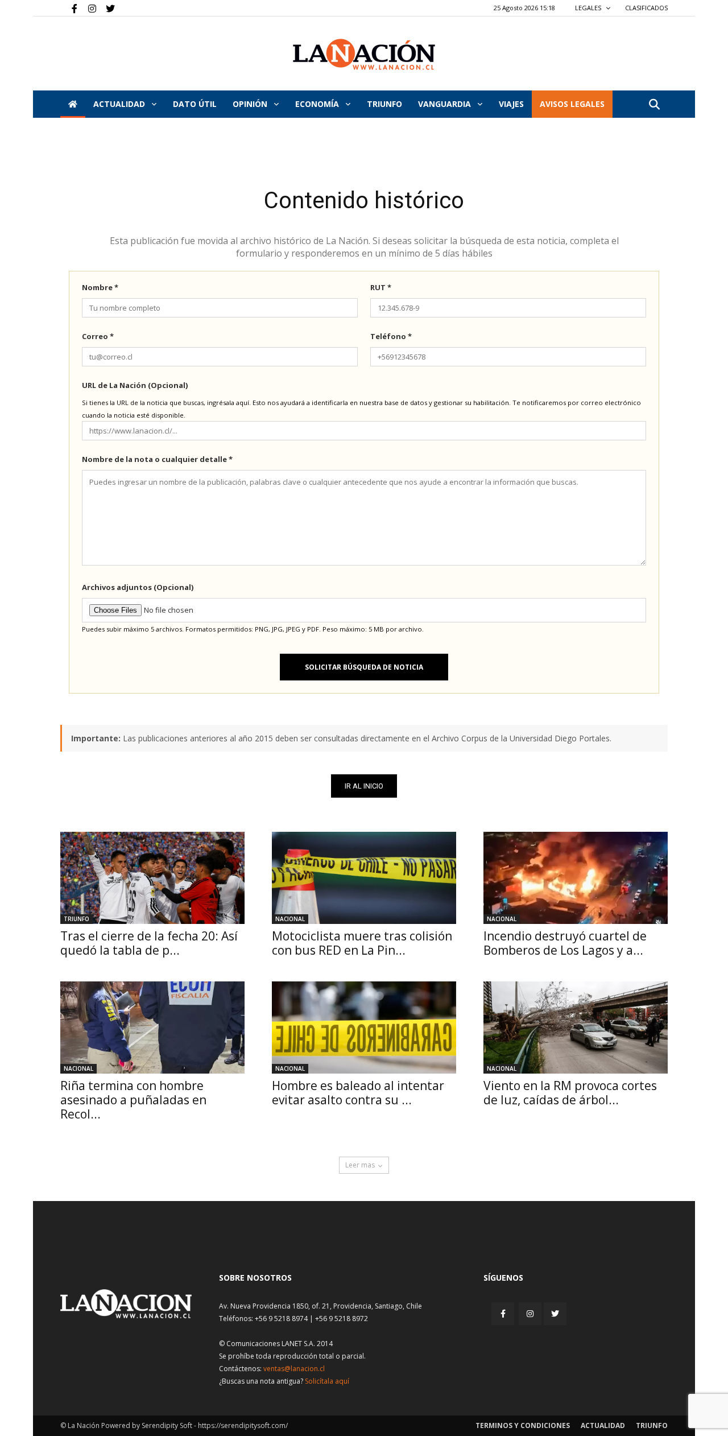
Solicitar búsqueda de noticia (364, 667)
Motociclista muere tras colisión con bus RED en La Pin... (362, 943)
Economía (318, 103)
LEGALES (589, 7)
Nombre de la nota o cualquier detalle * (157, 459)
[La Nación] (364, 54)
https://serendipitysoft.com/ (243, 1425)
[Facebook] (68, 8)
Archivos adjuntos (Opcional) (137, 587)
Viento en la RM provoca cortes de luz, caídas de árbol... (570, 1093)
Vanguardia (445, 103)
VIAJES (511, 103)
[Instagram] (87, 8)
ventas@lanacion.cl (294, 1368)
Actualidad (120, 103)
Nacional (290, 919)
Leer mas (360, 1165)
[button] (654, 105)
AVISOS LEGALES (572, 103)
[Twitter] (106, 8)
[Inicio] (72, 104)
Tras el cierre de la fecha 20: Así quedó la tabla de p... (149, 943)
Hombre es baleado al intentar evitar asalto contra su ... (358, 1093)
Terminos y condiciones (522, 1425)
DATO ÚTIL (195, 103)
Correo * (98, 336)
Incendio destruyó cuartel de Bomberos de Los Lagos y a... (565, 943)
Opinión (251, 103)
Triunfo (384, 103)
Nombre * (100, 287)
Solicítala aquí (327, 1381)
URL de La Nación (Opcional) (135, 385)
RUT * (380, 287)
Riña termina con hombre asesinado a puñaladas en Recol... (133, 1100)
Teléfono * (391, 336)
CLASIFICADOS (646, 7)
